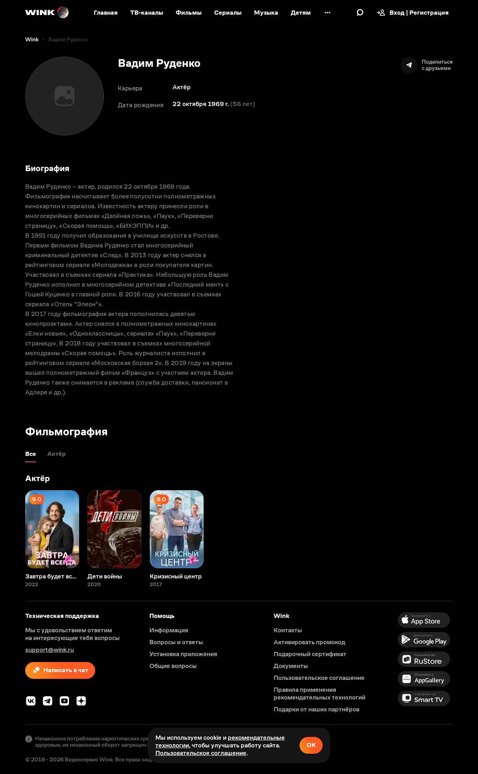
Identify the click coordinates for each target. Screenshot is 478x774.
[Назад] (12, 529)
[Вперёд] (465, 529)
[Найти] (360, 12)
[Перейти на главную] (47, 12)
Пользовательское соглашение (200, 753)
